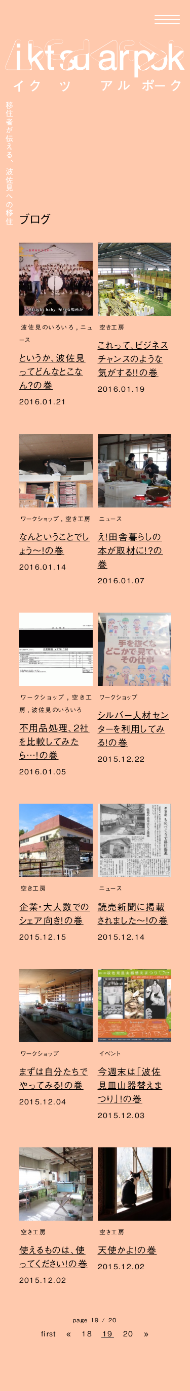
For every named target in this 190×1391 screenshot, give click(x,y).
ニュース (111, 519)
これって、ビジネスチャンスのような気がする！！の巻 (133, 359)
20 (128, 1333)
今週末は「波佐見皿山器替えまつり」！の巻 (130, 1085)
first (48, 1333)
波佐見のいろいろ (47, 327)
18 (87, 1333)
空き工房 (112, 327)
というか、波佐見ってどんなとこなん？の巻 (52, 371)
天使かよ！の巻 (127, 1250)
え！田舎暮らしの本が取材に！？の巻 (130, 550)
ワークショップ (40, 519)
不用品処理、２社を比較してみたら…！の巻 (54, 741)
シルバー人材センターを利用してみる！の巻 (133, 729)
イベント (110, 1053)
